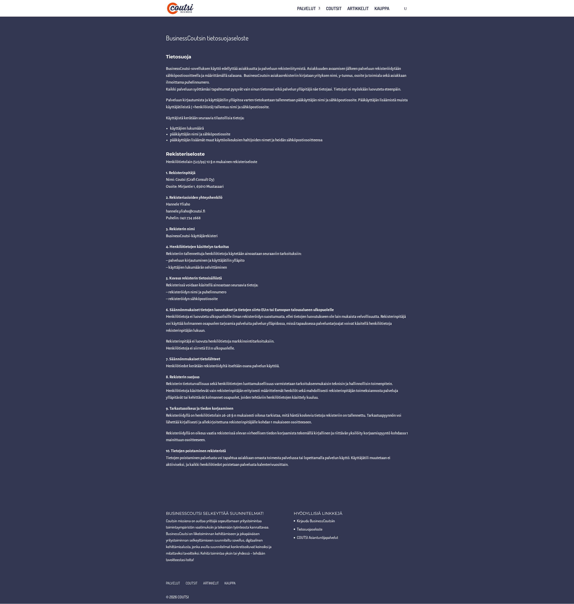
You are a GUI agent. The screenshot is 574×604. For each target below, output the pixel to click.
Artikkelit (358, 9)
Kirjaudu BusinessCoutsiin (316, 520)
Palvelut (306, 9)
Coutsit (333, 9)
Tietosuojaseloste (309, 529)
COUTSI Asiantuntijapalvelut (317, 537)
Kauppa (381, 9)
